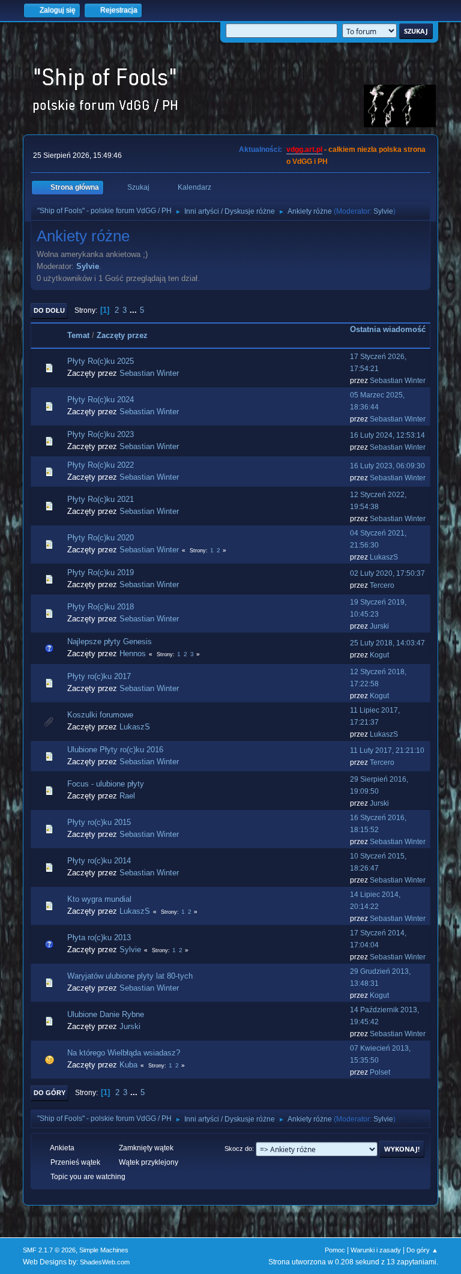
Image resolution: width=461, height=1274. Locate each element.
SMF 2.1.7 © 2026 (49, 1250)
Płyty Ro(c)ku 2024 (100, 399)
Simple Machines (103, 1250)
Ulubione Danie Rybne (105, 1014)
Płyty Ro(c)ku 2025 (100, 361)
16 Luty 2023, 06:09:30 (387, 466)
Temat (78, 335)
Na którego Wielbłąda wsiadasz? (123, 1052)
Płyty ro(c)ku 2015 (99, 822)
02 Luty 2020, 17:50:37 (387, 573)
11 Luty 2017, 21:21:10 (387, 750)
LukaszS (384, 557)
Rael (127, 795)
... (134, 310)
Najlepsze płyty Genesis (109, 641)
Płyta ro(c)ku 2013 (99, 937)
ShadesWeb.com (105, 1262)
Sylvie (383, 211)
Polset (380, 1072)
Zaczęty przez (122, 335)
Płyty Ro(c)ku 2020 (100, 537)
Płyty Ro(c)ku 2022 (100, 464)
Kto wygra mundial (99, 899)
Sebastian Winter (149, 373)
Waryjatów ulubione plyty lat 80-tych (130, 975)
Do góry (49, 1092)
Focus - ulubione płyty (105, 783)
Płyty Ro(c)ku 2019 (100, 572)
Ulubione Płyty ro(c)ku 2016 (115, 749)
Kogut (379, 655)
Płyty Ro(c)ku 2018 (100, 606)
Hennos (132, 653)
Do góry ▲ (422, 1250)
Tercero (382, 585)
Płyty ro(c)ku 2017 (99, 676)
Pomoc (335, 1250)
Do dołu (49, 310)
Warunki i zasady (376, 1250)
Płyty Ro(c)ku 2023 (100, 434)
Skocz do (238, 1148)
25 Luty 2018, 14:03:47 (387, 643)
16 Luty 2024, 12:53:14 (387, 435)
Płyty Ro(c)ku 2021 (100, 499)
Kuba (128, 1064)
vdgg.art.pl (304, 149)
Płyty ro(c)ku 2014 (99, 860)
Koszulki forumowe (100, 714)
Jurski (379, 626)
